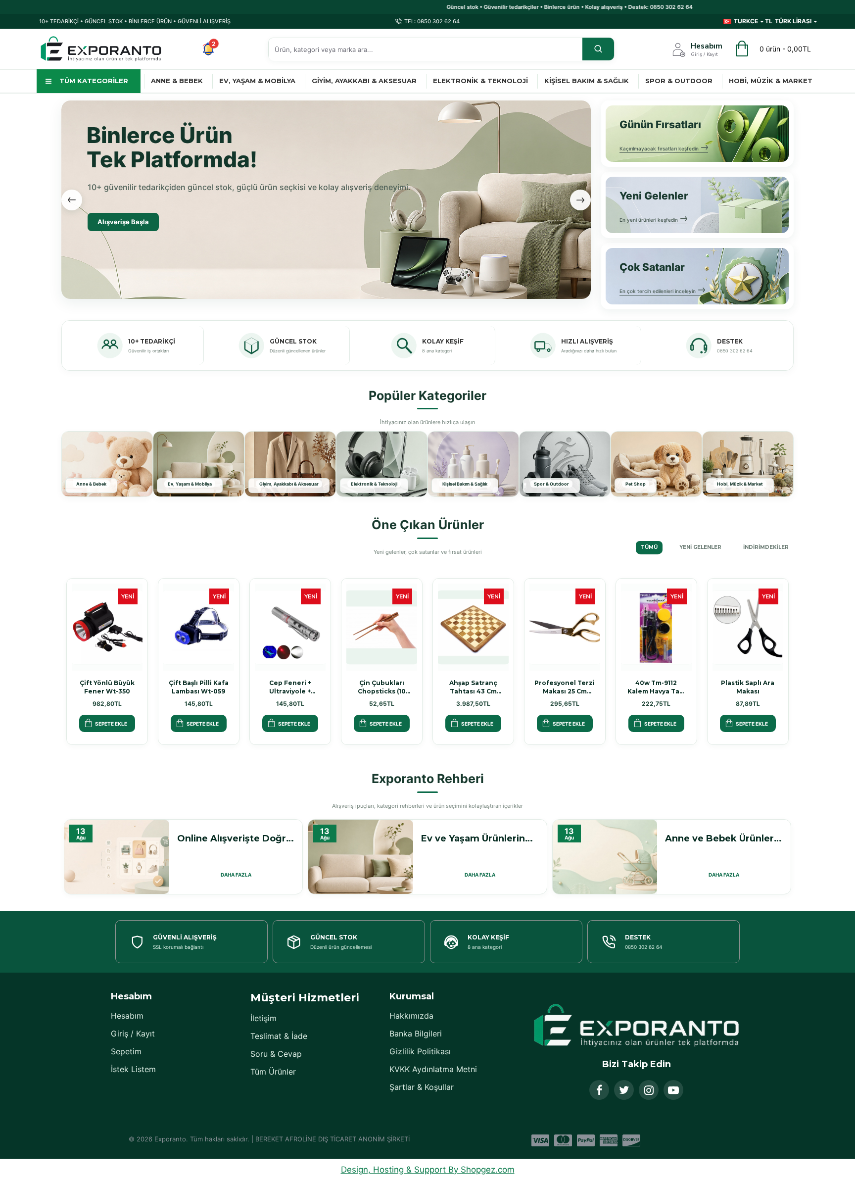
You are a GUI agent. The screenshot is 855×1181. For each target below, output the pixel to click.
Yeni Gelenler (700, 547)
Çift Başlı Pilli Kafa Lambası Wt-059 (199, 687)
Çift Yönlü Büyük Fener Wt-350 (107, 687)
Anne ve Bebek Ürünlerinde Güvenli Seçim (724, 838)
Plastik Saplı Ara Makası (747, 687)
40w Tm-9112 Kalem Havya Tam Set (656, 687)
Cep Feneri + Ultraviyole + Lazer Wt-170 (290, 687)
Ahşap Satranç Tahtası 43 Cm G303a (473, 687)
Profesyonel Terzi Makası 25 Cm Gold (564, 687)
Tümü (649, 547)
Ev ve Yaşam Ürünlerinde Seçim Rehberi (480, 838)
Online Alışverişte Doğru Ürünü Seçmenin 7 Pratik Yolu (236, 838)
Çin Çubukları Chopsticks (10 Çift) (382, 687)
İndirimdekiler (766, 547)
